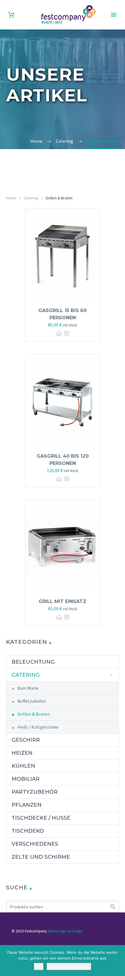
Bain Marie (27, 688)
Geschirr (26, 740)
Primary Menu (113, 14)
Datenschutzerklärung (69, 966)
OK (38, 966)
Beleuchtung (33, 662)
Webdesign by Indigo (65, 931)
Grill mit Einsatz (62, 601)
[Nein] (118, 961)
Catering (31, 198)
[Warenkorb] (11, 14)
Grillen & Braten (33, 714)
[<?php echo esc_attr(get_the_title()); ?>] (66, 333)
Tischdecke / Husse (41, 818)
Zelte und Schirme (41, 857)
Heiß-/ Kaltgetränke (37, 727)
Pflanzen (27, 805)
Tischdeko (28, 831)
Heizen (22, 753)
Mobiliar (26, 779)
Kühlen (23, 766)
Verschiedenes (35, 844)
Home (11, 198)
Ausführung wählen (59, 333)
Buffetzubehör (31, 701)
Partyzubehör (35, 792)
